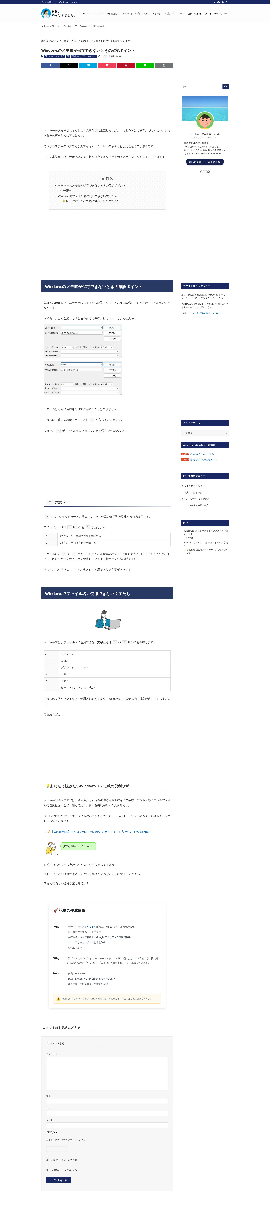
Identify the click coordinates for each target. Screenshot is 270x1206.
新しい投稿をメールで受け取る (61, 1170)
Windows (75, 56)
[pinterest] (219, 2)
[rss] (223, 2)
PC (68, 56)
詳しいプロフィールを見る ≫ (205, 162)
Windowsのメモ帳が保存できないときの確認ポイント (92, 185)
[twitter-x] (214, 2)
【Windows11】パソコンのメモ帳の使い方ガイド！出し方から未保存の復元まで (101, 831)
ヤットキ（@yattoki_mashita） (205, 313)
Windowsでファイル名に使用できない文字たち (87, 196)
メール (49, 1108)
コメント (52, 1054)
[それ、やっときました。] (58, 13)
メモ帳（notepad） (88, 56)
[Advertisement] (107, 95)
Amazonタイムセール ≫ (202, 454)
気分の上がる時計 (193, 492)
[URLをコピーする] (164, 65)
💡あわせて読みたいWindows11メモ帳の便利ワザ (90, 200)
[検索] (227, 2)
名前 (48, 1095)
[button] (50, 65)
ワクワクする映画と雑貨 (197, 505)
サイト (49, 1120)
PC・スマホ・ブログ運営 (54, 56)
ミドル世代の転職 (193, 486)
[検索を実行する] (225, 86)
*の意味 (66, 190)
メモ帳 (104, 56)
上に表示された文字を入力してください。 (67, 1140)
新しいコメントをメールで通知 (61, 1160)
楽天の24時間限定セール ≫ (204, 459)
